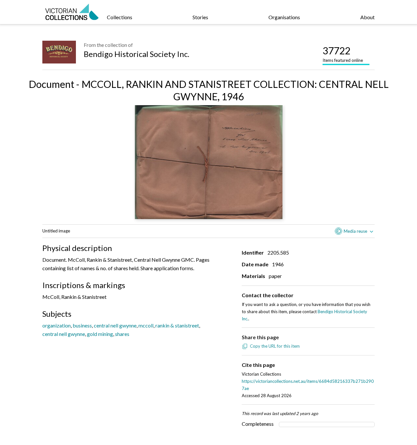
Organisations (284, 17)
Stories (200, 17)
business (82, 325)
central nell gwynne (115, 325)
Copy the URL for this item (275, 346)
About (367, 17)
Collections (119, 17)
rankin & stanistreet (177, 325)
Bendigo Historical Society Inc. (136, 54)
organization (56, 325)
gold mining (100, 334)
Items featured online (343, 54)
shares (122, 334)
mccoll (145, 325)
